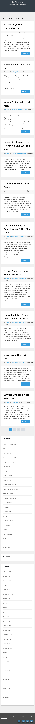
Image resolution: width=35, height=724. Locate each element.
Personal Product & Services (19, 109)
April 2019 (6, 666)
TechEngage (21, 716)
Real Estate (6, 507)
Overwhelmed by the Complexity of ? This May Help (17, 229)
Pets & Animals (7, 502)
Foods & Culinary (8, 475)
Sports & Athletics (8, 520)
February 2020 (7, 625)
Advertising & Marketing (10, 444)
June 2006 (6, 697)
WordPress (4, 718)
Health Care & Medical (9, 484)
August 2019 (6, 652)
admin (7, 32)
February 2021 (7, 572)
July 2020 (5, 603)
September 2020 (8, 594)
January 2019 (7, 675)
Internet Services (8, 493)
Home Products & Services (18, 153)
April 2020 (6, 616)
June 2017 (6, 684)
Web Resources (7, 534)
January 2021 (7, 576)
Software (5, 516)
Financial (5, 471)
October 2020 (7, 590)
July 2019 (5, 657)
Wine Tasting (6, 543)
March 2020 (6, 621)
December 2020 (7, 581)
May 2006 (6, 702)
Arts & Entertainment (9, 449)
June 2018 (6, 679)
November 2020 (7, 585)
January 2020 (7, 630)
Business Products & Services (11, 458)
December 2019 (7, 634)
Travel (5, 529)
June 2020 (6, 607)
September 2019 (8, 648)
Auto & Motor (7, 453)
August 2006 (6, 688)
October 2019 (7, 643)
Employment (14, 32)
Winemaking (6, 547)
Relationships (7, 511)
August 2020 (6, 598)
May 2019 (6, 661)
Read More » (25, 53)
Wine (4, 538)
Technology (6, 525)
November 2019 (7, 639)
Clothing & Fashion (16, 72)
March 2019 (6, 670)
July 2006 (5, 693)
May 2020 (6, 612)
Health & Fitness (8, 480)
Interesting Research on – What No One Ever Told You (17, 146)
